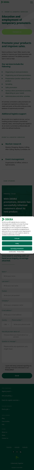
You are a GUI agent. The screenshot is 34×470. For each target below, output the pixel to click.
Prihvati (17, 238)
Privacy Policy (20, 251)
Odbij (17, 243)
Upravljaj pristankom (17, 248)
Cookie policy (12, 251)
